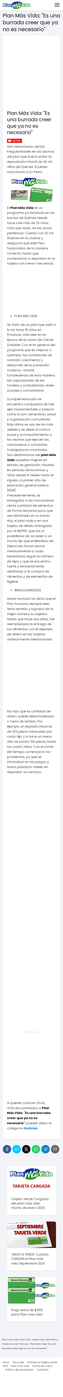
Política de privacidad (19, 1369)
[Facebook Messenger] (16, 1149)
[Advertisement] (31, 71)
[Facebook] (7, 1149)
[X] (26, 1149)
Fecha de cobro (42, 1366)
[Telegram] (45, 1149)
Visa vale (18, 1362)
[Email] (55, 1149)
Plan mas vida (20, 1366)
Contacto (42, 1369)
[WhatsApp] (36, 1149)
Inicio (6, 1362)
